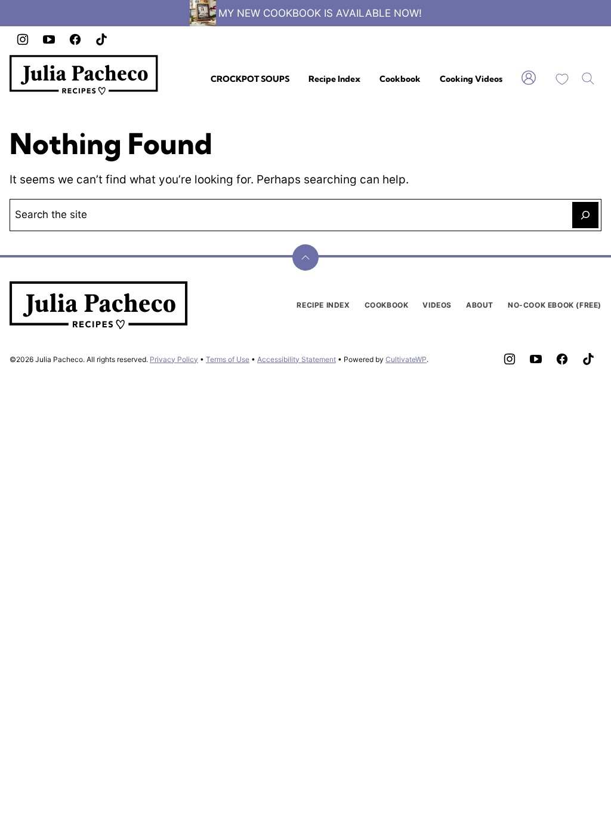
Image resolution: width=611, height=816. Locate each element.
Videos (437, 304)
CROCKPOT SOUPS (250, 78)
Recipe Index (334, 78)
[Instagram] (23, 39)
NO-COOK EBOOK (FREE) (554, 304)
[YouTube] (49, 39)
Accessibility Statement (296, 359)
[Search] (588, 79)
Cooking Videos (471, 78)
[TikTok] (101, 39)
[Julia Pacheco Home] (84, 75)
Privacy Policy (174, 359)
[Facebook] (75, 39)
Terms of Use (227, 359)
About (479, 304)
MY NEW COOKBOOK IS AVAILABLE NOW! (320, 13)
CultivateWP (406, 359)
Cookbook (400, 78)
